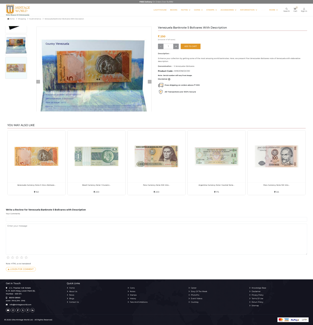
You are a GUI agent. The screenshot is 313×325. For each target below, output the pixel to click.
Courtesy (195, 302)
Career (193, 288)
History (133, 298)
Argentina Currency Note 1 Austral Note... (157, 185)
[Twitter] (23, 310)
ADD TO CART (190, 46)
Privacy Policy (257, 295)
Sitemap (255, 306)
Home (12, 19)
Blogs (71, 298)
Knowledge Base (259, 288)
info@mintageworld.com (20, 305)
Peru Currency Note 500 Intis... (96, 185)
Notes (184, 10)
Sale (263, 10)
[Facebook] (18, 310)
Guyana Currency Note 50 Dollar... (276, 185)
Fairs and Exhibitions (138, 302)
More (272, 10)
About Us (73, 291)
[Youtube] (8, 310)
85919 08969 (14, 298)
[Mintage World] (18, 10)
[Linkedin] (32, 310)
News (71, 295)
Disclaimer (256, 291)
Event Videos (196, 298)
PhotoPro (195, 295)
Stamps (210, 10)
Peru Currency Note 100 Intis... (216, 185)
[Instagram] (13, 310)
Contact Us (74, 302)
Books (173, 10)
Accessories (227, 10)
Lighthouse (160, 10)
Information (247, 10)
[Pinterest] (27, 310)
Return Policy (257, 302)
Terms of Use (257, 298)
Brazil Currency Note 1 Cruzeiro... (36, 185)
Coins (197, 10)
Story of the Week (199, 291)
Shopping (22, 19)
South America (35, 19)
